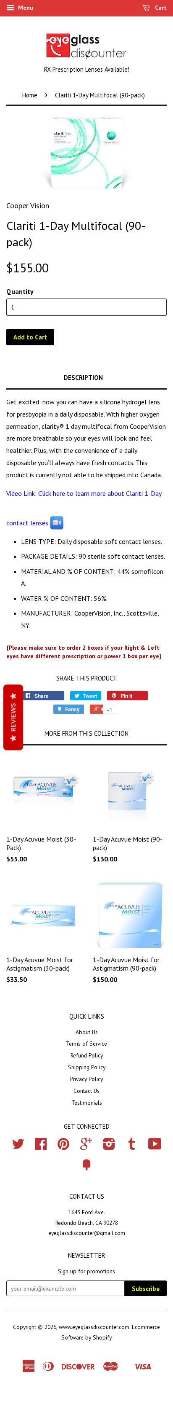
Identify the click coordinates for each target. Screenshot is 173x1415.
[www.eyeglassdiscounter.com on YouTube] (155, 1147)
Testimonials (86, 1102)
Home (29, 95)
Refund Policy (87, 1055)
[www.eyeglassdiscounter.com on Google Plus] (86, 1147)
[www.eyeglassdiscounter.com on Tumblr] (132, 1147)
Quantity (20, 291)
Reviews (13, 717)
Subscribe (146, 1289)
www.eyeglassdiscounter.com (94, 1327)
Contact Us (86, 1091)
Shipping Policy (86, 1067)
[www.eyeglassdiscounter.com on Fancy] (86, 1168)
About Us (87, 1032)
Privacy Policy (86, 1079)
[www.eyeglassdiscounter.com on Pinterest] (63, 1147)
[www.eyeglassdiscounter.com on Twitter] (18, 1147)
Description (83, 378)
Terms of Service (86, 1043)
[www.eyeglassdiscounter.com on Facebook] (40, 1147)
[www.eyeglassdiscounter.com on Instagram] (108, 1147)
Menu (24, 7)
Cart (160, 7)
